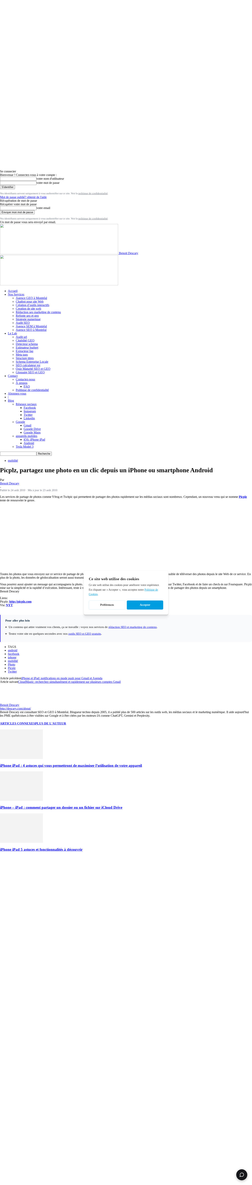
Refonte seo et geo (27, 315)
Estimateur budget (27, 347)
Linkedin (29, 418)
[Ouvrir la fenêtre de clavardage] (241, 1174)
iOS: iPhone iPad (34, 439)
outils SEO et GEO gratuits (84, 633)
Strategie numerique (28, 319)
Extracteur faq (24, 351)
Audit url (21, 337)
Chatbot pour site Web (30, 301)
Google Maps (32, 432)
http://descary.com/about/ (15, 708)
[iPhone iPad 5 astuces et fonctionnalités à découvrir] (21, 841)
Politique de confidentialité (32, 390)
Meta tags (22, 354)
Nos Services (16, 294)
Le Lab (12, 333)
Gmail (27, 425)
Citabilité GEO (25, 340)
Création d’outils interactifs (32, 305)
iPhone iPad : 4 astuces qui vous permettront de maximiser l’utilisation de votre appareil (71, 765)
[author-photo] (9, 701)
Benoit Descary (9, 483)
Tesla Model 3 (24, 446)
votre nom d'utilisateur (50, 178)
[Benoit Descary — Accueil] (59, 284)
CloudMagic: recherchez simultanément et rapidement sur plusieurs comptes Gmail (69, 681)
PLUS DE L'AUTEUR (50, 723)
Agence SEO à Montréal (31, 329)
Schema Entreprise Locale (32, 361)
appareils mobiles (26, 436)
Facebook (30, 407)
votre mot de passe (47, 182)
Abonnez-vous (17, 393)
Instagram (30, 411)
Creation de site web (28, 308)
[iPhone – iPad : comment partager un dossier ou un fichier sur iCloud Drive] (21, 799)
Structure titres (25, 358)
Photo (11, 664)
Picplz (12, 668)
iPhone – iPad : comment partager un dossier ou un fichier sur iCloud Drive (61, 807)
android (12, 650)
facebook (13, 654)
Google (20, 422)
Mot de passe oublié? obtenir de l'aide (23, 197)
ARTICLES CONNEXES (17, 723)
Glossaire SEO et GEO (30, 372)
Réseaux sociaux (26, 404)
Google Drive (32, 429)
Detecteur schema (27, 344)
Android (29, 443)
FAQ (27, 386)
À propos (21, 383)
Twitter (28, 414)
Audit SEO (23, 322)
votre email (43, 208)
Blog (11, 400)
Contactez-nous (25, 379)
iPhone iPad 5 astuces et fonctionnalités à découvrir (41, 849)
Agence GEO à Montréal (31, 298)
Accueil (13, 291)
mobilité (13, 460)
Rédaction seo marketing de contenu (38, 312)
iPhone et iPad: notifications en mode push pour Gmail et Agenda (61, 678)
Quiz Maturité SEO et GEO (33, 368)
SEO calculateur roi (28, 365)
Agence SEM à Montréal (31, 326)
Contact (13, 376)
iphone (12, 657)
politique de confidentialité (93, 193)
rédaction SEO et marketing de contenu (132, 627)
